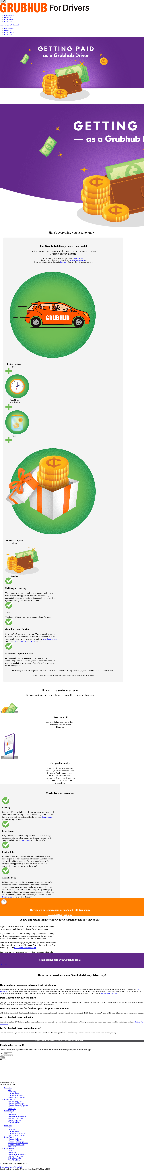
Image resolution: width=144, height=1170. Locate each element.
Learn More (8, 1088)
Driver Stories (8, 19)
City (1, 1055)
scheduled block (50, 639)
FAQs (10, 1112)
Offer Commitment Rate (24, 641)
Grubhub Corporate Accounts (18, 1105)
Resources (7, 17)
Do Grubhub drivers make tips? (17, 1017)
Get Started (15, 25)
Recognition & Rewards (16, 1095)
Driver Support (9, 1111)
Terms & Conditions (6, 1167)
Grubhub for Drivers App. (25, 947)
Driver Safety (12, 1114)
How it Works (9, 15)
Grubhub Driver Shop (15, 1118)
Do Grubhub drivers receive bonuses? (20, 1028)
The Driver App (13, 1093)
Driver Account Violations (17, 1116)
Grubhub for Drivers (15, 1101)
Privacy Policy (19, 1167)
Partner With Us (9, 1099)
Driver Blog (8, 21)
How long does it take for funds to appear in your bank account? (34, 1008)
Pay (9, 1090)
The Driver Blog (14, 1122)
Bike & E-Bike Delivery (16, 1097)
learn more (63, 262)
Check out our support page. (60, 914)
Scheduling (12, 1092)
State (1, 1053)
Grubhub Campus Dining (16, 1107)
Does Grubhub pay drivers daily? (18, 997)
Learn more (47, 817)
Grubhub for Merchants (16, 1103)
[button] (72, 985)
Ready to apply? (5, 25)
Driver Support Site (14, 1120)
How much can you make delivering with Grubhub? (28, 985)
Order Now (12, 1109)
